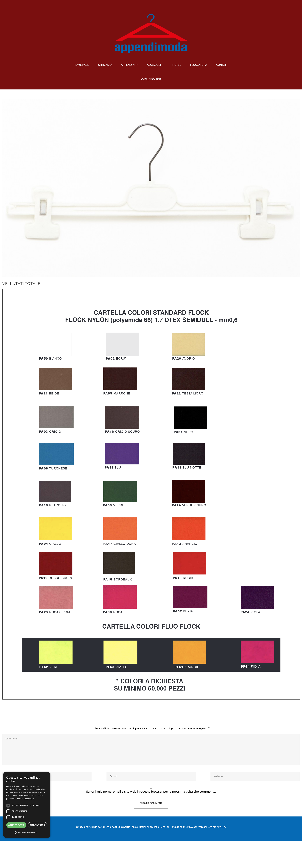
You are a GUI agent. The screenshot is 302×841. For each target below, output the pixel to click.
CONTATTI (222, 64)
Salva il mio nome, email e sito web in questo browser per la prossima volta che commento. (151, 791)
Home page (81, 64)
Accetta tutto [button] (16, 825)
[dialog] (26, 805)
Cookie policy (217, 827)
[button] (26, 832)
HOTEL (176, 64)
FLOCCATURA (198, 64)
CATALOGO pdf (151, 79)
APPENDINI (128, 64)
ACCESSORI (154, 64)
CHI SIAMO (105, 64)
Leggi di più (29, 798)
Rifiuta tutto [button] (37, 825)
